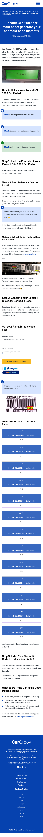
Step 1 (6, 115)
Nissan (21, 804)
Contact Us (21, 782)
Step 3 (6, 147)
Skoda (21, 813)
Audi (21, 810)
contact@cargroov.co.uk (25, 717)
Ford (21, 794)
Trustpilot (21, 785)
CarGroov (5, 11)
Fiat (21, 801)
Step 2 (6, 131)
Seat (21, 816)
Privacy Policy (21, 779)
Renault (21, 797)
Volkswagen (21, 807)
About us (21, 772)
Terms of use (21, 776)
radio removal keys (29, 254)
